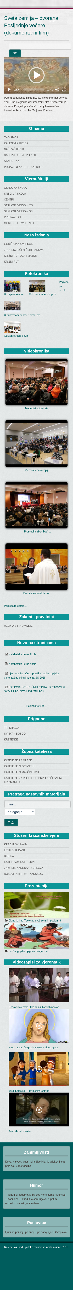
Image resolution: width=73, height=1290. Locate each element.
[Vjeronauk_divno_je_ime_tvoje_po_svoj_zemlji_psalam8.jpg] (36, 905)
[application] (36, 75)
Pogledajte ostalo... (15, 605)
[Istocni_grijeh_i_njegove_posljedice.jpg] (36, 936)
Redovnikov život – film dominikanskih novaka (34, 1007)
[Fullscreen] (64, 89)
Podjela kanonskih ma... (37, 593)
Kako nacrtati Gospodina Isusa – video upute (33, 1047)
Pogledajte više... (36, 705)
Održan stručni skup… (17, 335)
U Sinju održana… (14, 294)
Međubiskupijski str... (37, 408)
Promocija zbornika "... (37, 531)
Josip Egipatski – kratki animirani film (29, 1091)
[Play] (9, 89)
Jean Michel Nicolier (20, 1131)
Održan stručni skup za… (44, 294)
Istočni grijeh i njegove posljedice (28, 951)
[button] (36, 75)
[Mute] (57, 89)
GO (15, 53)
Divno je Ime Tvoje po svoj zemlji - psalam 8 (35, 920)
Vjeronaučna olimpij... (37, 470)
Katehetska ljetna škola (22, 654)
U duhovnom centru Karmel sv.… (23, 315)
